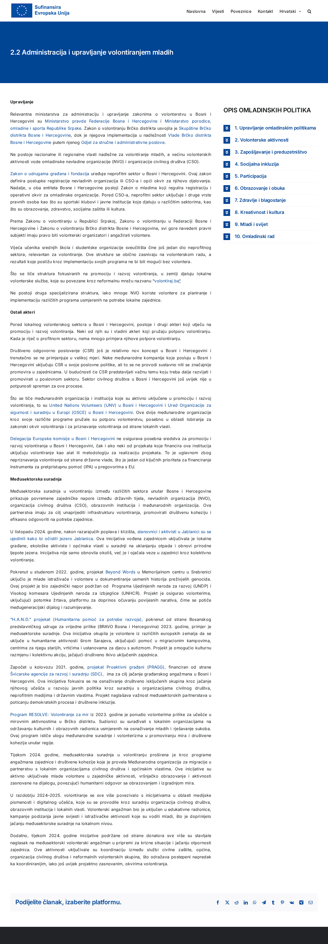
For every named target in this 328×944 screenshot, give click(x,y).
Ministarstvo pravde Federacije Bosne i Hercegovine (101, 121)
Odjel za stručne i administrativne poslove (123, 142)
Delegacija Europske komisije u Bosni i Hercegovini (62, 438)
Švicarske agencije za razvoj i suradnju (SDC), (57, 674)
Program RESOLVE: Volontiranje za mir (49, 714)
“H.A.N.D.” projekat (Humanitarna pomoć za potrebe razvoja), (76, 619)
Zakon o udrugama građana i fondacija (49, 173)
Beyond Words (121, 571)
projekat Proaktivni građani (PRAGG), (128, 667)
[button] (309, 11)
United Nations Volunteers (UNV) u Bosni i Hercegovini (106, 405)
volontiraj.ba (166, 280)
